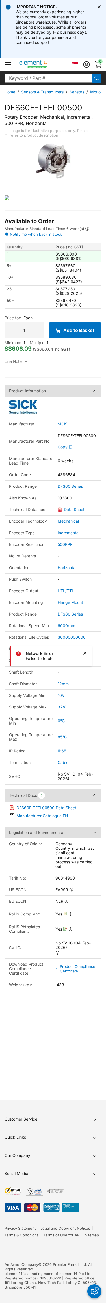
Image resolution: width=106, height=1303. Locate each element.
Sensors (77, 92)
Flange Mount (70, 602)
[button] (8, 64)
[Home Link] (44, 64)
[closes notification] (99, 7)
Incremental (68, 532)
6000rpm (66, 625)
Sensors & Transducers (42, 92)
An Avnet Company (21, 1264)
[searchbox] (48, 78)
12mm (63, 683)
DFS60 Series (70, 486)
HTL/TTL (66, 590)
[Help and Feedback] (94, 1291)
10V (61, 695)
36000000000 (72, 637)
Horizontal (67, 567)
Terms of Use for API (62, 1235)
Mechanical (68, 521)
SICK (62, 424)
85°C (62, 736)
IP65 (62, 750)
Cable (63, 762)
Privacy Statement (20, 1228)
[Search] (96, 78)
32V (62, 706)
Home (10, 92)
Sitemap (92, 1235)
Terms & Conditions (22, 1235)
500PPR (65, 544)
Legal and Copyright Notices (65, 1228)
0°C (61, 720)
